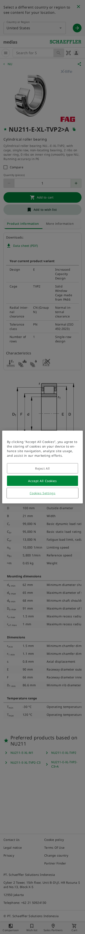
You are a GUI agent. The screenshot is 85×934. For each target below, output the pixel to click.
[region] (42, 467)
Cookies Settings (43, 493)
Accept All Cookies (42, 481)
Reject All (42, 468)
